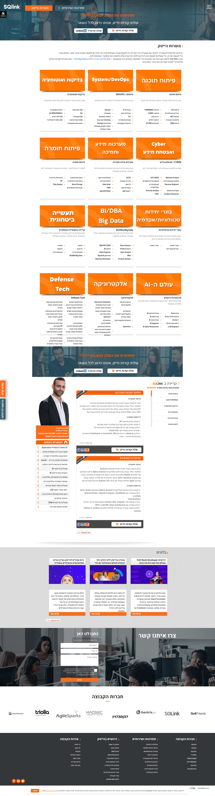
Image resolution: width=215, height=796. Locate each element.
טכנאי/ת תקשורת (124, 123)
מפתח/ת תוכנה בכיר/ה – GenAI (54, 460)
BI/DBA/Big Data (124, 230)
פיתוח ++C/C (154, 120)
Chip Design (57, 184)
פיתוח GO (175, 110)
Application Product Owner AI (54, 447)
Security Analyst (152, 190)
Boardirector (192, 769)
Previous (2, 717)
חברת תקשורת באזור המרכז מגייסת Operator (103, 314)
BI (75, 59)
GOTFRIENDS (191, 762)
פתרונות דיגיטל (152, 755)
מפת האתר (76, 758)
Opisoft (193, 744)
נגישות (3, 16)
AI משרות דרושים (172, 298)
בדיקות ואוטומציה (76, 94)
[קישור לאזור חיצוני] (79, 450)
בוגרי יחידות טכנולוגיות (170, 230)
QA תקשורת (77, 116)
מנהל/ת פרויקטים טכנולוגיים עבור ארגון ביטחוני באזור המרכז (74, 305)
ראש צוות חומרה (76, 177)
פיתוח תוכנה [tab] (173, 393)
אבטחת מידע (57, 252)
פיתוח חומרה (79, 162)
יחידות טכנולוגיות (172, 113)
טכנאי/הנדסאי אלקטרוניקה (125, 303)
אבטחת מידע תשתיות (151, 181)
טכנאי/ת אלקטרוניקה (122, 320)
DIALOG (193, 765)
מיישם (128, 184)
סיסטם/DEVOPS (113, 755)
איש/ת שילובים (61, 498)
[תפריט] (209, 7)
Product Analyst (124, 259)
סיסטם (59, 249)
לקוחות (78, 751)
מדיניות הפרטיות (52, 790)
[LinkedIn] (18, 781)
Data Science (125, 245)
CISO (157, 194)
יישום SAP (126, 191)
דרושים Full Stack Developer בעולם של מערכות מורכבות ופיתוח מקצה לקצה (151, 563)
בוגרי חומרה (154, 245)
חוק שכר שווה (75, 765)
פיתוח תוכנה (175, 94)
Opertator (127, 326)
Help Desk (107, 184)
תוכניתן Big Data (104, 255)
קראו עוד (136, 614)
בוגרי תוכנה (174, 245)
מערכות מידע (77, 252)
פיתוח (80, 245)
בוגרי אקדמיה (114, 776)
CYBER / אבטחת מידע (170, 162)
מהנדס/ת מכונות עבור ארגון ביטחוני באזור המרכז (54, 305)
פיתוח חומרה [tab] (173, 424)
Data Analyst (126, 252)
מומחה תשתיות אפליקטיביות (55, 481)
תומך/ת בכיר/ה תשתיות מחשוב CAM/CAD (51, 451)
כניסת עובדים (75, 762)
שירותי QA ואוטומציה (150, 758)
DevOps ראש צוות (104, 120)
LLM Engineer (173, 326)
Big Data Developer (103, 259)
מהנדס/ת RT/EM (152, 123)
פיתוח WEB (115, 751)
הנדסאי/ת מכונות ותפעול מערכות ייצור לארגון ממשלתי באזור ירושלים (102, 330)
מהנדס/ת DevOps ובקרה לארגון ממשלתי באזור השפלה (102, 126)
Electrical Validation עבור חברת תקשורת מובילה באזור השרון (103, 305)
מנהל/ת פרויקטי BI (59, 468)
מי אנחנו (77, 744)
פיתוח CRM (174, 123)
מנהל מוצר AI (154, 320)
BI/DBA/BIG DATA (112, 779)
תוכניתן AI (175, 313)
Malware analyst (172, 177)
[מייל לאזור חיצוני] (86, 450)
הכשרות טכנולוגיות (151, 762)
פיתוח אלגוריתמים (172, 316)
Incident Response (171, 194)
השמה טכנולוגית (152, 772)
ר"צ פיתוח (155, 116)
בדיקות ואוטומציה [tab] (171, 406)
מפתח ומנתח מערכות (58, 506)
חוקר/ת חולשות (173, 190)
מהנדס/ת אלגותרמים (74, 187)
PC (129, 116)
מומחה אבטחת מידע (171, 181)
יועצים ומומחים (152, 765)
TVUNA (193, 755)
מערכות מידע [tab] (173, 418)
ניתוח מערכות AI (172, 323)
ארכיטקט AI (154, 316)
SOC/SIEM (155, 177)
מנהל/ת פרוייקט (104, 177)
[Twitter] (22, 781)
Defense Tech (78, 298)
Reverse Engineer (172, 184)
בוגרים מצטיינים (172, 249)
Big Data (82, 59)
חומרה (60, 245)
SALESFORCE (105, 191)
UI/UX (128, 177)
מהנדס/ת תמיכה (124, 120)
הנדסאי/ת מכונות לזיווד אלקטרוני (53, 464)
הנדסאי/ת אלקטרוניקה (106, 322)
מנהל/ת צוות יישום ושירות (56, 485)
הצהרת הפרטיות (83, 674)
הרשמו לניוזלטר (3, 409)
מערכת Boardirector (151, 751)
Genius (193, 748)
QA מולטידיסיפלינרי (54, 120)
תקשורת (107, 113)
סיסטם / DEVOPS (124, 94)
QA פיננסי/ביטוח (76, 120)
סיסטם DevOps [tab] (172, 400)
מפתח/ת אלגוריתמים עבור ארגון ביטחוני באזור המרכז (74, 314)
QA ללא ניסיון (57, 116)
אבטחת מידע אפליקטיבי (154, 186)
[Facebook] (14, 781)
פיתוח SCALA (125, 249)
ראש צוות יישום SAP (58, 489)
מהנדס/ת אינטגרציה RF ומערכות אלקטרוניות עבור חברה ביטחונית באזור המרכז (54, 329)
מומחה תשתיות (105, 116)
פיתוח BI (107, 249)
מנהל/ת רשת (126, 113)
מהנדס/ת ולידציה (55, 177)
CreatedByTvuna (203, 788)
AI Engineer (154, 323)
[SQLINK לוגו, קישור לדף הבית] (12, 6)
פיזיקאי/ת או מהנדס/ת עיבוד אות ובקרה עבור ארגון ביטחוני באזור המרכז (54, 315)
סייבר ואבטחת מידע (151, 769)
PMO (109, 187)
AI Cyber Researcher (151, 326)
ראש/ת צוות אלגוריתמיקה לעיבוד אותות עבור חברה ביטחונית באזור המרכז (74, 327)
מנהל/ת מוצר (126, 187)
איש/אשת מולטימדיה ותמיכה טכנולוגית (51, 456)
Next (213, 717)
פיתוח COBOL (153, 113)
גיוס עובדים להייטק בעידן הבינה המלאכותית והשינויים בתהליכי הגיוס (68, 563)
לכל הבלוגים (55, 620)
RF (61, 181)
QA (81, 113)
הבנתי (35, 791)
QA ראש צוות (77, 110)
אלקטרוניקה (127, 298)
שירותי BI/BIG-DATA (150, 748)
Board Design (77, 184)
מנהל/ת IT (127, 110)
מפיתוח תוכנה (100, 59)
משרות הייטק (40, 8)
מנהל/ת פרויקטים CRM (57, 502)
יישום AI (175, 320)
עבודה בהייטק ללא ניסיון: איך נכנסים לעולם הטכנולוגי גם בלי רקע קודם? (110, 563)
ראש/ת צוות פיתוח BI (58, 472)
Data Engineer (105, 252)
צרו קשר (77, 748)
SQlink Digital (191, 758)
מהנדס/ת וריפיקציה (75, 181)
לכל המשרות (85, 532)
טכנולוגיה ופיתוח (152, 744)
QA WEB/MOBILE (55, 113)
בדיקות (79, 249)
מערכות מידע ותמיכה (123, 162)
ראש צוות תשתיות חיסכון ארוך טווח (52, 494)
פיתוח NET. (174, 116)
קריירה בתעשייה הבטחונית (72, 230)
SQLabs (193, 751)
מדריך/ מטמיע (125, 181)
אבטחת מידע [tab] (173, 412)
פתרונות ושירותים (73, 8)
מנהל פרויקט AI (153, 313)
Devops (108, 110)
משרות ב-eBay (114, 744)
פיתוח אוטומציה (56, 110)
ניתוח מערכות (105, 181)
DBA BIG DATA (105, 245)
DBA (129, 255)
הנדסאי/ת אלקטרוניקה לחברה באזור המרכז (123, 314)
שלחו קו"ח (3, 389)
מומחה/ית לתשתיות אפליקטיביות (53, 477)
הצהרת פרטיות (75, 755)
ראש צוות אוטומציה (75, 123)
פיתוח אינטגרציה (172, 120)
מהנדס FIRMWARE (152, 110)
